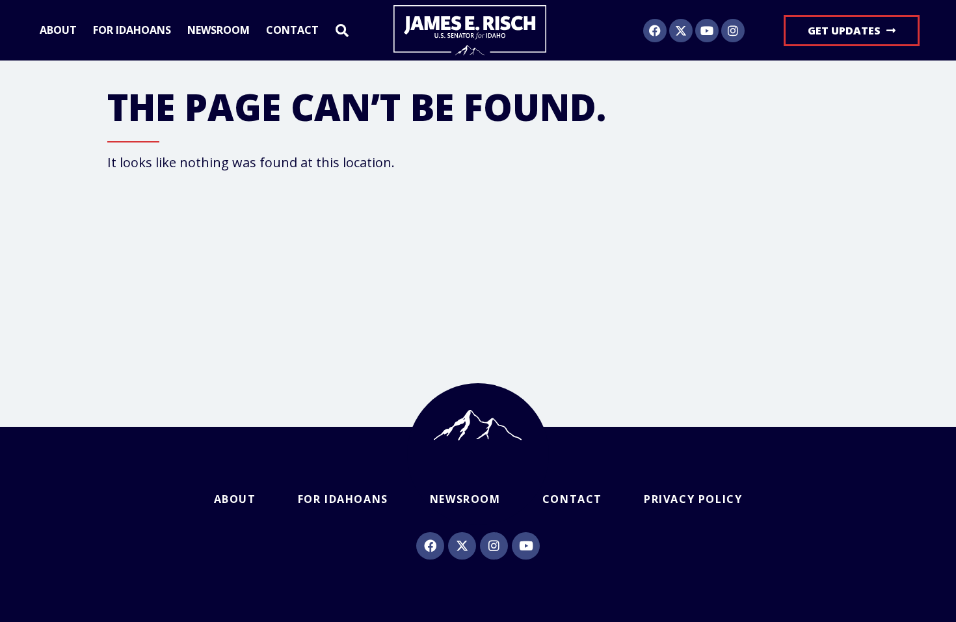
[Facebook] (655, 30)
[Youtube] (707, 30)
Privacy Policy (693, 499)
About (58, 30)
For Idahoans (132, 30)
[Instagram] (733, 30)
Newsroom (218, 30)
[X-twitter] (681, 30)
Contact (292, 30)
